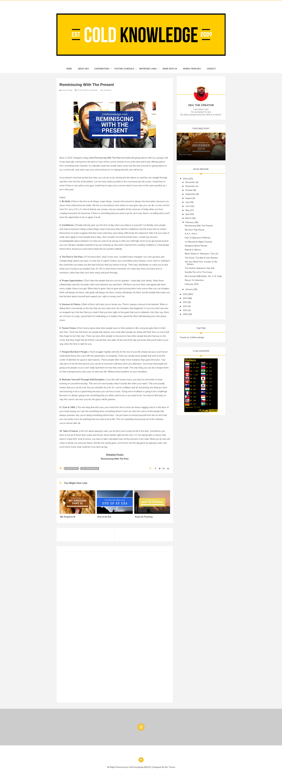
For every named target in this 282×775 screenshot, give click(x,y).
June (187, 206)
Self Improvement (90, 468)
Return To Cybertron (194, 280)
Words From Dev (192, 69)
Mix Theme (170, 767)
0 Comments (92, 90)
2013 (185, 302)
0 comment (106, 90)
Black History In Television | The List (201, 253)
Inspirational (72, 468)
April (187, 214)
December (190, 182)
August (188, 198)
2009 (185, 314)
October (189, 190)
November (190, 186)
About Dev (83, 69)
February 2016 (192, 284)
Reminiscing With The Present (199, 225)
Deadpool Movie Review (196, 245)
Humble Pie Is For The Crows (198, 272)
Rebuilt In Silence (193, 249)
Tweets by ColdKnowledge (192, 337)
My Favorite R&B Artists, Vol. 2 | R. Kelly (203, 276)
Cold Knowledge (136, 767)
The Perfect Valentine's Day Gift (199, 268)
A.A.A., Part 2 (191, 233)
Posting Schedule (124, 69)
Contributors (101, 69)
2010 (185, 310)
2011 (185, 306)
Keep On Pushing (144, 517)
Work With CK (170, 69)
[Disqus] (114, 585)
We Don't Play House (194, 230)
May (187, 210)
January (189, 289)
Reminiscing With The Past (108, 157)
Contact (211, 69)
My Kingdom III (67, 517)
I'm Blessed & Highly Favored (198, 242)
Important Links (148, 69)
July (187, 202)
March (188, 218)
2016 (185, 178)
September (190, 194)
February (189, 222)
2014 (185, 298)
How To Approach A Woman (197, 237)
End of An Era (104, 517)
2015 (185, 294)
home (69, 69)
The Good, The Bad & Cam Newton (201, 258)
